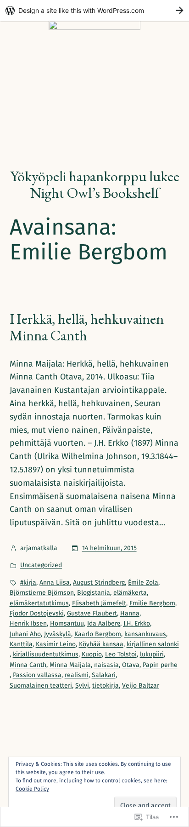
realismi (77, 675)
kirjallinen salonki (153, 644)
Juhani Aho (25, 634)
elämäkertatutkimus (39, 603)
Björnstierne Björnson (42, 593)
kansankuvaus (145, 634)
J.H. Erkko (136, 623)
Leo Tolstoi (121, 654)
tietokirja (105, 685)
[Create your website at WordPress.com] (94, 10)
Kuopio (92, 654)
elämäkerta (130, 593)
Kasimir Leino (56, 644)
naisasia (106, 665)
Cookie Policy (32, 789)
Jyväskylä (57, 634)
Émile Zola (143, 582)
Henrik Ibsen (28, 623)
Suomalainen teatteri (41, 685)
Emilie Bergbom (152, 603)
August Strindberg (99, 582)
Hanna (129, 613)
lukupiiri (152, 654)
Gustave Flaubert (92, 613)
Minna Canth (28, 665)
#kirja (28, 582)
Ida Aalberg (103, 623)
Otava (130, 665)
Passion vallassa (37, 675)
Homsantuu (67, 623)
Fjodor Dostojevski (37, 613)
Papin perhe (160, 665)
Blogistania (93, 593)
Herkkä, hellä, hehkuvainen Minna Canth (87, 327)
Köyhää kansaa (101, 644)
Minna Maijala (70, 665)
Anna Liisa (54, 582)
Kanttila (21, 644)
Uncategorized (41, 565)
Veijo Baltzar (140, 685)
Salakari (104, 675)
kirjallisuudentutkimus (45, 654)
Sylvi (82, 685)
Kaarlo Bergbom (97, 634)
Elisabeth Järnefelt (99, 603)
